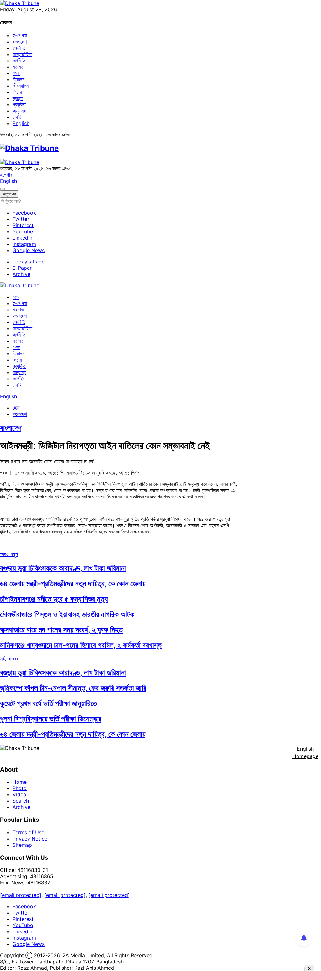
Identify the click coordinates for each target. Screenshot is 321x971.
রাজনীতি (19, 48)
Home (20, 782)
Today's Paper (29, 261)
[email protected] (20, 895)
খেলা (16, 73)
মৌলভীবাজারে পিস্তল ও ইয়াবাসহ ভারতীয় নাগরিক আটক (67, 614)
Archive (21, 274)
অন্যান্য (19, 111)
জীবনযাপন (21, 85)
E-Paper (22, 268)
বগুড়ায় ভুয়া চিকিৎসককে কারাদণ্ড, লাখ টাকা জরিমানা (63, 568)
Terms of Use (28, 832)
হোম (16, 297)
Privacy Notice (30, 839)
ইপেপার (6, 175)
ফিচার (17, 92)
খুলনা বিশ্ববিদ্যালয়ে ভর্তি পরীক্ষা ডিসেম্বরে (50, 718)
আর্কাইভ (19, 378)
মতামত (18, 67)
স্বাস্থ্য (18, 98)
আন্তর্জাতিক (22, 54)
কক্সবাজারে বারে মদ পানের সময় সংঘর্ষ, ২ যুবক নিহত (61, 629)
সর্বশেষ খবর (9, 658)
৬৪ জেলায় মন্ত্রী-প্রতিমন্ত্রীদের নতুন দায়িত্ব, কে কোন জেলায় (72, 583)
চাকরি (17, 117)
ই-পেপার (20, 35)
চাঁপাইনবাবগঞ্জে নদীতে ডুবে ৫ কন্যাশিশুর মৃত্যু (54, 598)
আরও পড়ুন (9, 554)
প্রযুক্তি (19, 104)
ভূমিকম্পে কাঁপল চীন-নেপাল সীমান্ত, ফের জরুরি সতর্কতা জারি (73, 687)
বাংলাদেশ (20, 42)
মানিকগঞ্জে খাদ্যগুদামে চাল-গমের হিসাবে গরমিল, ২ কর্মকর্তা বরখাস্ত (81, 645)
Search (21, 801)
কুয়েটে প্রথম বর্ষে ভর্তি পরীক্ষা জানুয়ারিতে (48, 703)
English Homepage (305, 752)
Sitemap (22, 845)
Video (19, 794)
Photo (20, 788)
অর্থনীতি (19, 60)
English (21, 123)
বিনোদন (18, 79)
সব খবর (18, 309)
